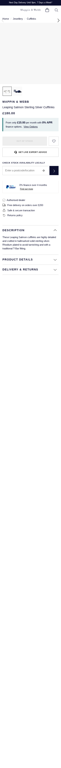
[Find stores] (54, 170)
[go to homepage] (30, 10)
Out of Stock (25, 141)
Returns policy (15, 215)
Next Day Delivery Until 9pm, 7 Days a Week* (30, 2)
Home (5, 18)
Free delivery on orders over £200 (25, 205)
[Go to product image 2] (17, 91)
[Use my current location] (43, 170)
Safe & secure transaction (21, 210)
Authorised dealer (16, 200)
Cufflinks (31, 18)
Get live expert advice (33, 152)
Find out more (26, 189)
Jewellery (18, 18)
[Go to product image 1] (7, 91)
